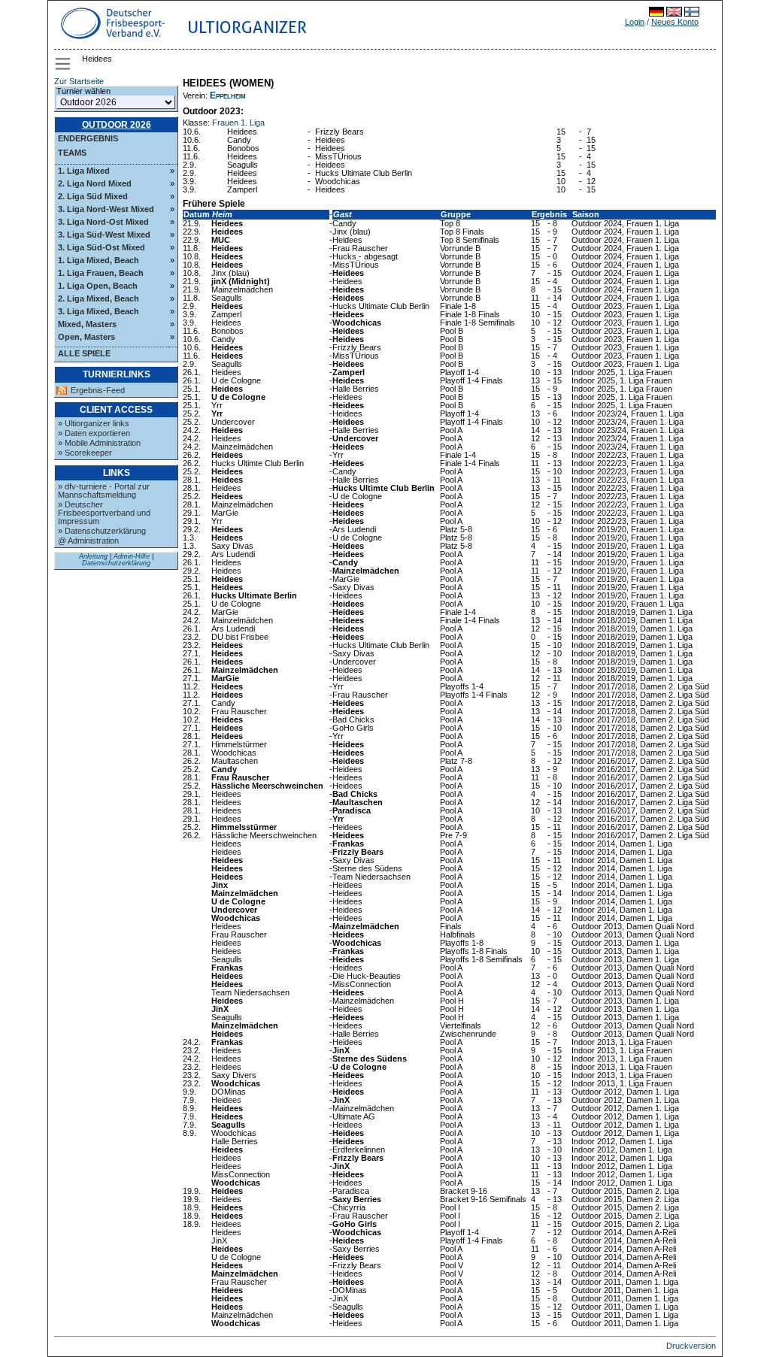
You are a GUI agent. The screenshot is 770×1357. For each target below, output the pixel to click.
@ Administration (88, 540)
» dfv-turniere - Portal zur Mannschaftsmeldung (104, 490)
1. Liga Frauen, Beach (101, 272)
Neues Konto (675, 21)
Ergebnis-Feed (98, 390)
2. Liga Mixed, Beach (98, 298)
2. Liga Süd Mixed (93, 196)
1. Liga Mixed (84, 170)
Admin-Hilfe (132, 556)
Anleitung (93, 556)
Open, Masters (86, 336)
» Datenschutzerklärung (102, 530)
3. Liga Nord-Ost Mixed (103, 221)
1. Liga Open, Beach (98, 285)
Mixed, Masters (87, 324)
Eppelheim (228, 95)
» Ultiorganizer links (93, 423)
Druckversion (691, 1345)
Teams (72, 152)
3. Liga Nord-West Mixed (106, 209)
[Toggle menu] (64, 64)
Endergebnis (88, 138)
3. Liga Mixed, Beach (98, 311)
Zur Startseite (79, 81)
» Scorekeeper (85, 452)
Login (634, 21)
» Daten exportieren (94, 433)
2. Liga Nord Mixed (95, 183)
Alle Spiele (84, 353)
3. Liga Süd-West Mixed (104, 234)
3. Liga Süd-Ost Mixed (101, 247)
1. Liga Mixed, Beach (98, 260)
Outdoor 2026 (116, 124)
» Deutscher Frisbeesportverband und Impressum (104, 513)
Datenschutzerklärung (116, 563)
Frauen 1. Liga (238, 122)
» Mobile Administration (99, 442)
